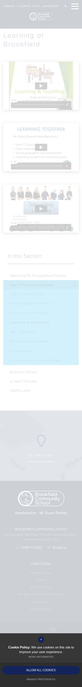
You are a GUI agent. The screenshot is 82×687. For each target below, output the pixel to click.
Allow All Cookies (41, 670)
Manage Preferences (41, 679)
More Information (41, 657)
